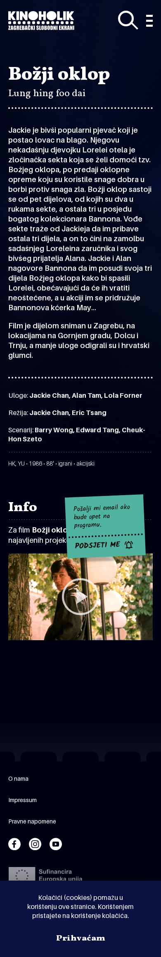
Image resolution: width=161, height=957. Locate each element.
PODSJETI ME (97, 546)
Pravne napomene (32, 821)
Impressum (22, 799)
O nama (18, 778)
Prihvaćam (80, 938)
